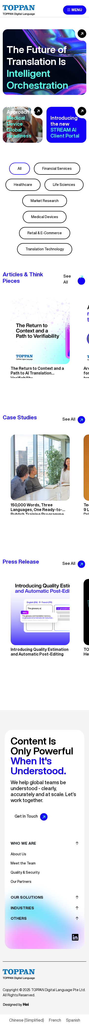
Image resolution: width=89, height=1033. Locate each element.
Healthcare (23, 184)
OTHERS (19, 918)
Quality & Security (25, 872)
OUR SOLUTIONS (27, 897)
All (20, 168)
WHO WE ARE (23, 843)
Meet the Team (23, 863)
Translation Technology (44, 249)
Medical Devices (44, 217)
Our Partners (21, 881)
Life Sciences (64, 184)
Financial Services (57, 168)
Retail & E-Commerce (44, 233)
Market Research (45, 200)
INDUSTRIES (22, 908)
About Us (18, 854)
